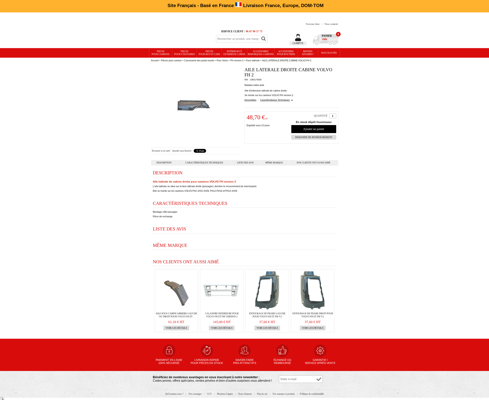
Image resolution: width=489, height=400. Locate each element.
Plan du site (262, 394)
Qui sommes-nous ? (174, 394)
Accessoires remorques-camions (261, 53)
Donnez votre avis (254, 85)
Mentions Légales (225, 394)
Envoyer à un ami (161, 150)
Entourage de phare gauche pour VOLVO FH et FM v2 (267, 315)
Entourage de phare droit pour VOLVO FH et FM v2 (312, 315)
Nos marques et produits (284, 394)
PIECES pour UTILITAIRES (184, 53)
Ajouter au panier (313, 129)
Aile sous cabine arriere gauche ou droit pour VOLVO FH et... (176, 315)
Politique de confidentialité (312, 394)
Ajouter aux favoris (181, 150)
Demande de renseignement (313, 137)
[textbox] (238, 38)
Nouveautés (329, 53)
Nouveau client (313, 24)
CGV (209, 394)
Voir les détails (176, 327)
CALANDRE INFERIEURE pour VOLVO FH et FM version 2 (222, 315)
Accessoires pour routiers (286, 53)
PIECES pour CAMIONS (160, 53)
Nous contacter (331, 24)
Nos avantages (195, 394)
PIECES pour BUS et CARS (209, 53)
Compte (298, 43)
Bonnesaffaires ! (308, 53)
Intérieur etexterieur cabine (234, 53)
